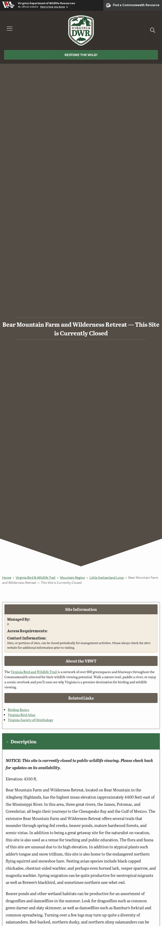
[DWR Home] (81, 30)
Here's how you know (52, 6)
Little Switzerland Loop (106, 577)
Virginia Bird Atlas (21, 714)
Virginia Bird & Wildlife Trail (35, 577)
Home (6, 577)
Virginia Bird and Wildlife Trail (34, 671)
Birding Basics (18, 709)
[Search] (152, 31)
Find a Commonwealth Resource (136, 5)
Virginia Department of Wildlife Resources (46, 3)
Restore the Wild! (81, 55)
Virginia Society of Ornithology (30, 719)
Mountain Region (72, 577)
